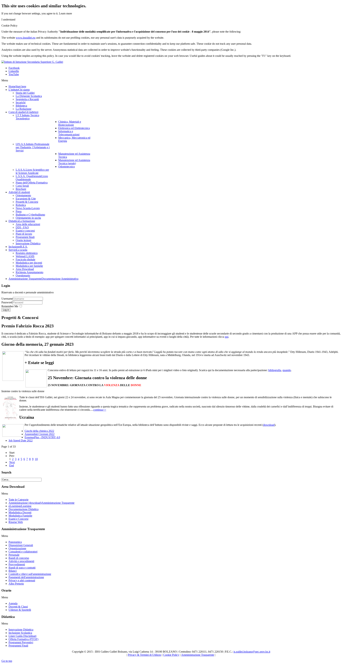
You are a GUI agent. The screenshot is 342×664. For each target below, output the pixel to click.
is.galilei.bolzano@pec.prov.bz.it (252, 651)
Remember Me (9, 306)
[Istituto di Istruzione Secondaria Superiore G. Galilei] (32, 61)
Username (7, 298)
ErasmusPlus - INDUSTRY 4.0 (42, 437)
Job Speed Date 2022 (21, 440)
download (268, 424)
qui (226, 336)
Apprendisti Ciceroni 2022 (40, 434)
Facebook (14, 67)
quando (287, 370)
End (11, 465)
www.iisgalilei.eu (25, 37)
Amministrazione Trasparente (197, 654)
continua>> (99, 409)
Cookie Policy (171, 654)
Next (12, 462)
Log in (6, 310)
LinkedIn (14, 71)
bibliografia (274, 370)
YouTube (14, 74)
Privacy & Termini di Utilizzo (144, 654)
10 (36, 459)
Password (6, 302)
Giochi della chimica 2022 (39, 430)
